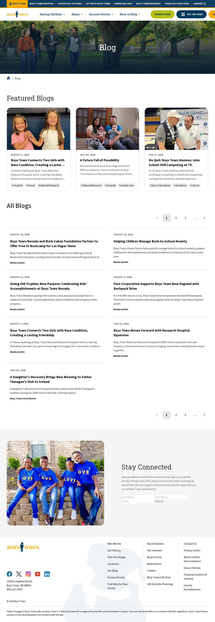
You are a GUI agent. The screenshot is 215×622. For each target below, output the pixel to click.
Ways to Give (154, 557)
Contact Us (190, 544)
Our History (114, 550)
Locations (113, 564)
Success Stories (116, 577)
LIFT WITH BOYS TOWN (98, 3)
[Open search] (204, 3)
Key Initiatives (155, 544)
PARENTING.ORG (123, 3)
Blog (17, 78)
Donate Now (162, 14)
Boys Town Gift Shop (159, 577)
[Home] (9, 78)
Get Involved (154, 550)
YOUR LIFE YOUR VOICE (177, 3)
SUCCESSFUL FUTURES (70, 3)
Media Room (154, 564)
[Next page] (204, 218)
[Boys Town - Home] (18, 14)
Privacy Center (192, 550)
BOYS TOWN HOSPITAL (42, 3)
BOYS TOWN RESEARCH (148, 3)
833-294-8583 (195, 14)
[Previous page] (157, 218)
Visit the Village (116, 557)
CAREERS (198, 3)
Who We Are (114, 544)
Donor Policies (192, 568)
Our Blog (113, 571)
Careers (151, 571)
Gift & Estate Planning (160, 584)
